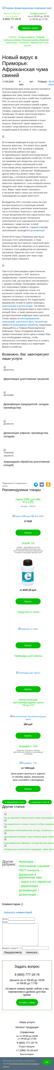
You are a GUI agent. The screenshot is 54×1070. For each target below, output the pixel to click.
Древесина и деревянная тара (30, 876)
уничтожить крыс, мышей (29, 321)
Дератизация (29, 885)
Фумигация (26, 861)
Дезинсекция (27, 894)
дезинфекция (37, 230)
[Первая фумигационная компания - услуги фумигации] (27, 7)
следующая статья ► (40, 802)
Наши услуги (27, 1022)
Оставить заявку (27, 1002)
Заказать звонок (30, 27)
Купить (28, 532)
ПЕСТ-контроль (29, 870)
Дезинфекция (28, 890)
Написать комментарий (18, 912)
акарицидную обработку (25, 324)
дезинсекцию (26, 305)
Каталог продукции (27, 1027)
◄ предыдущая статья (14, 802)
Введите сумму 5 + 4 (12, 947)
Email (4, 921)
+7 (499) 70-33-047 (27, 1050)
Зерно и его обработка (36, 881)
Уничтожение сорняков (34, 865)
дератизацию (9, 305)
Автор (5, 918)
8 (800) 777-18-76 (27, 1042)
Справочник (27, 1032)
